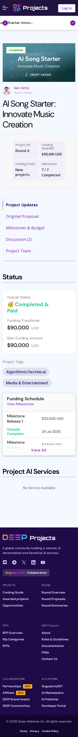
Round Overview (53, 592)
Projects (35, 8)
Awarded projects (16, 599)
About (46, 633)
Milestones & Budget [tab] (25, 227)
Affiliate (13, 693)
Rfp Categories (13, 639)
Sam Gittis (21, 88)
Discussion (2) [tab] (18, 239)
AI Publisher (50, 699)
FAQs (45, 652)
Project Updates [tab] (22, 204)
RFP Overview (13, 633)
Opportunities (13, 605)
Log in (67, 8)
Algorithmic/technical (26, 372)
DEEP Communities (16, 706)
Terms (23, 731)
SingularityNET (52, 686)
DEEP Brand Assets (16, 699)
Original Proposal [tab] (22, 216)
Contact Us (49, 659)
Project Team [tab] (18, 250)
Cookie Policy (50, 731)
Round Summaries (55, 605)
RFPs (6, 646)
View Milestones (20, 404)
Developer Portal (54, 706)
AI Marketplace (52, 693)
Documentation (53, 646)
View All (39, 450)
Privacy (34, 731)
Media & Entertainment (27, 383)
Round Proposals (53, 599)
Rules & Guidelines (55, 639)
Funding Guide (13, 592)
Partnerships (17, 686)
